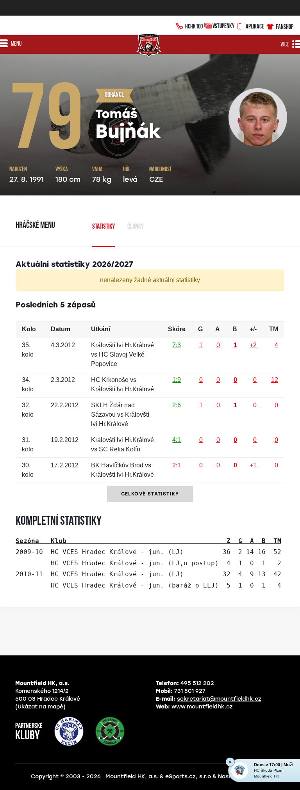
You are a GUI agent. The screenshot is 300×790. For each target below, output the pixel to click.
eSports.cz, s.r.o (188, 776)
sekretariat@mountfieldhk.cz (219, 699)
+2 (253, 345)
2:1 (176, 465)
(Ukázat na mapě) (40, 706)
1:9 (176, 379)
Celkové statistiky (150, 494)
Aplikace (255, 26)
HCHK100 (194, 26)
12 (274, 379)
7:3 (176, 345)
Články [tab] (135, 227)
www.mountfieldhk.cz (202, 706)
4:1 (176, 440)
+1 (253, 465)
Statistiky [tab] (103, 227)
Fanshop (284, 26)
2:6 (176, 405)
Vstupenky (223, 25)
